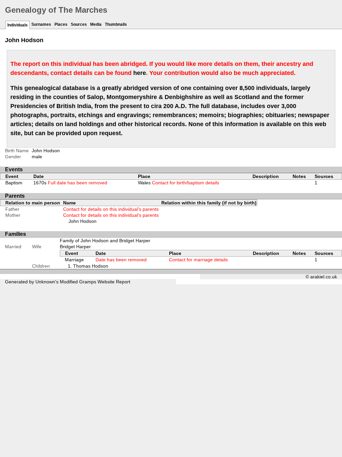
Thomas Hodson (90, 266)
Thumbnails (116, 24)
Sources (79, 24)
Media (96, 24)
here (139, 73)
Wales (178, 182)
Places (60, 24)
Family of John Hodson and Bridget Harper (105, 240)
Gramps (87, 281)
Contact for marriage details (198, 259)
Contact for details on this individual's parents (111, 209)
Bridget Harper (75, 246)
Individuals (17, 25)
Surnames (41, 24)
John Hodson (82, 221)
